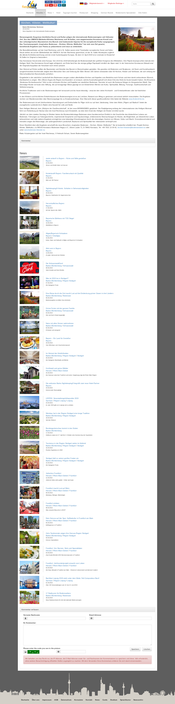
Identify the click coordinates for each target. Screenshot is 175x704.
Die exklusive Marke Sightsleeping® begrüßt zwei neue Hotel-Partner (72, 383)
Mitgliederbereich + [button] (96, 3)
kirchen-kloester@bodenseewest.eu (131, 127)
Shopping (94, 13)
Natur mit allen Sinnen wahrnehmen (60, 323)
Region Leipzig (60, 401)
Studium (113, 700)
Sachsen (49, 401)
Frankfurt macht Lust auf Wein (57, 488)
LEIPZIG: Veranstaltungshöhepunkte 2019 (62, 398)
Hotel (58, 13)
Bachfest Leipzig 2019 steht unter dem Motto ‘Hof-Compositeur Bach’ (73, 578)
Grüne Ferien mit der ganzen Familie (60, 308)
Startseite (30, 13)
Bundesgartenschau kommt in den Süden (62, 428)
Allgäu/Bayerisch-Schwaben (56, 233)
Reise (50, 13)
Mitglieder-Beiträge (115, 3)
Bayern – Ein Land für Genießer (58, 338)
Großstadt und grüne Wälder (57, 368)
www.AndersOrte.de (136, 99)
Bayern (48, 161)
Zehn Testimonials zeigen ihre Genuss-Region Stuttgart (67, 533)
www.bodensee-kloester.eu (34, 130)
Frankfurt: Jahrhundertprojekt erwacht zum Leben (65, 563)
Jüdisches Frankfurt (53, 473)
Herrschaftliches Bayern (55, 203)
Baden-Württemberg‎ (54, 266)
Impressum (47, 700)
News (97, 700)
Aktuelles (40, 13)
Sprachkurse (125, 700)
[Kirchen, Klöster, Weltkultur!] (136, 39)
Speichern (135, 649)
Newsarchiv (138, 700)
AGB (56, 700)
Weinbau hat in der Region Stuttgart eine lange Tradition (68, 413)
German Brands (107, 13)
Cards (104, 700)
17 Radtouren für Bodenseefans (58, 593)
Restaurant (84, 13)
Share (57, 2)
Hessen (49, 371)
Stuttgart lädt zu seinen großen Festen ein (62, 458)
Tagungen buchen (70, 13)
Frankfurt (73, 476)
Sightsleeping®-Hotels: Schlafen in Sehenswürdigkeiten (67, 188)
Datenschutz (66, 700)
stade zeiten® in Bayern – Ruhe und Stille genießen (66, 158)
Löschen (147, 649)
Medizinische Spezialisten (126, 13)
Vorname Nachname (31, 615)
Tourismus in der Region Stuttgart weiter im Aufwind (66, 443)
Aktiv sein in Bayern (53, 248)
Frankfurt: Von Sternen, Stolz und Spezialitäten (64, 548)
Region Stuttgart (69, 281)
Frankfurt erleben (52, 503)
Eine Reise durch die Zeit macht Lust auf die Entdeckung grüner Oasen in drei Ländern (79, 293)
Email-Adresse (95, 615)
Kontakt (89, 700)
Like (49, 2)
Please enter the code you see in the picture (41, 648)
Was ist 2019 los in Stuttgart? (57, 278)
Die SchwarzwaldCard (54, 263)
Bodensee (67, 296)
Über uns (36, 700)
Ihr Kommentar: (29, 623)
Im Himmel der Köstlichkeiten (57, 353)
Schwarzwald (68, 266)
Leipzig (69, 401)
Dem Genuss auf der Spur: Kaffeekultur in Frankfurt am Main (69, 518)
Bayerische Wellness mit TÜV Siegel (60, 218)
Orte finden (142, 13)
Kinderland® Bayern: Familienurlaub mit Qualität (64, 173)
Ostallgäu (56, 236)
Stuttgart (80, 356)
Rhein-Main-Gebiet (60, 371)
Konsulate (78, 700)
